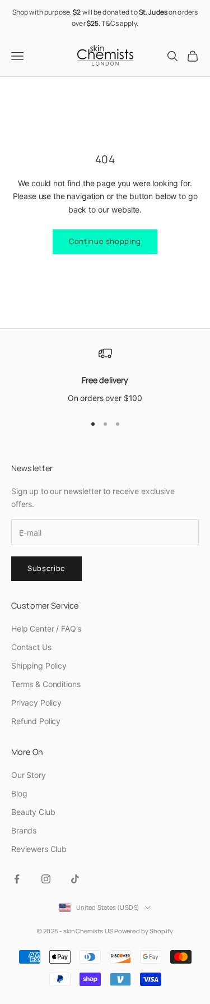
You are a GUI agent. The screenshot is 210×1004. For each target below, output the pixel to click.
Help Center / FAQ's (46, 628)
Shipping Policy (39, 665)
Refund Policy (35, 721)
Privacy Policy (36, 702)
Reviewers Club (39, 849)
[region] (105, 376)
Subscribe (46, 568)
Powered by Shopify (143, 931)
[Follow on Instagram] (46, 879)
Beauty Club (33, 812)
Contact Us (31, 647)
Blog (19, 793)
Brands (23, 830)
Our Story (28, 775)
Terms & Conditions (45, 684)
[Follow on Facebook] (16, 879)
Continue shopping (105, 241)
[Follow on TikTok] (75, 879)
